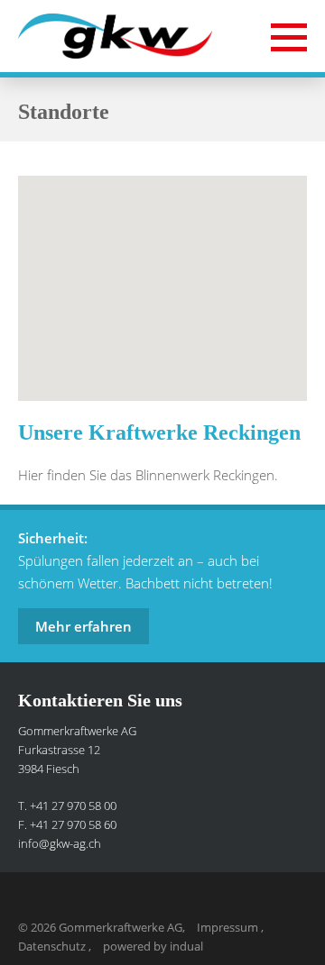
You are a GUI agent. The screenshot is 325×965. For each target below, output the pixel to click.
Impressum (229, 927)
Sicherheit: (53, 538)
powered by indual (153, 946)
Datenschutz (53, 946)
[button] (162, 269)
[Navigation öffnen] (289, 36)
